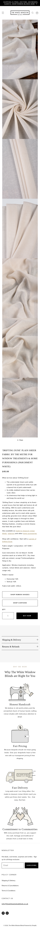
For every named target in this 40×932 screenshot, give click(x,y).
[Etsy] (7, 913)
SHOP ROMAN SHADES (20, 594)
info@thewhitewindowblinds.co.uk (15, 904)
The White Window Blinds (16, 925)
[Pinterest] (3, 913)
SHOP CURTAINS (20, 603)
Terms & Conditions (8, 890)
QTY (4, 609)
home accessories (30, 533)
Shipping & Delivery (8, 880)
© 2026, (6, 925)
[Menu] (3, 13)
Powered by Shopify (30, 925)
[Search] (32, 13)
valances (11, 533)
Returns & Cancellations (10, 885)
